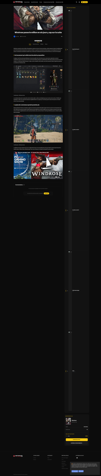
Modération (63, 463)
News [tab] (30, 44)
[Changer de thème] (79, 2)
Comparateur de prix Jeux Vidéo (49, 2)
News (48, 457)
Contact (34, 457)
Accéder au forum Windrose (76, 443)
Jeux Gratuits (50, 459)
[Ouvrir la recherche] (76, 2)
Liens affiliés (64, 461)
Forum (46, 44)
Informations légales (65, 457)
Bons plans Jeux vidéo (59, 2)
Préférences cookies (65, 468)
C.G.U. (62, 459)
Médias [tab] (42, 44)
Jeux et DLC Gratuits (34, 2)
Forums (40, 2)
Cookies (63, 466)
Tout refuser (80, 471)
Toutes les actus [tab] (36, 44)
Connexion (46, 193)
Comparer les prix (76, 439)
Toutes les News (27, 2)
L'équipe (34, 459)
